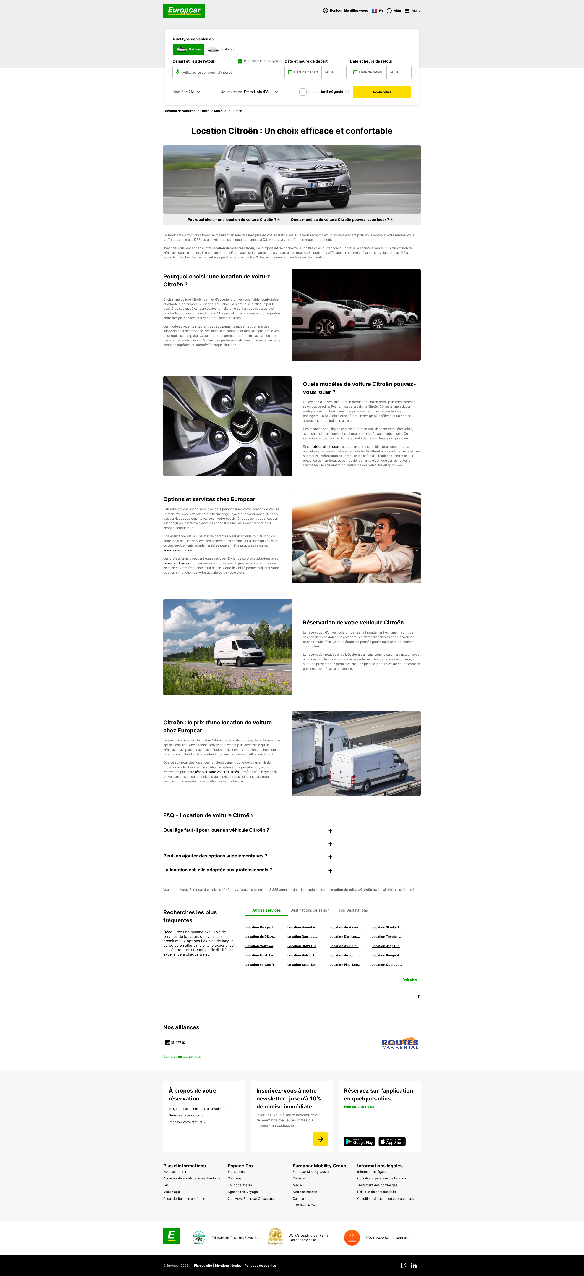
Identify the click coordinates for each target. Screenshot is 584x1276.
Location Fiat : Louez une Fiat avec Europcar (345, 965)
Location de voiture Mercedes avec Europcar (345, 955)
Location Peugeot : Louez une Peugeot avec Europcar (261, 927)
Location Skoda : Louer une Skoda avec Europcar (387, 927)
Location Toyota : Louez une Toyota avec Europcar (387, 936)
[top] (419, 997)
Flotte (204, 111)
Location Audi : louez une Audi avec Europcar (345, 946)
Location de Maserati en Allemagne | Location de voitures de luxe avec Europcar (345, 927)
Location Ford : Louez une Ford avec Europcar (261, 955)
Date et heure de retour (371, 61)
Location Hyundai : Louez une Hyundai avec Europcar (303, 927)
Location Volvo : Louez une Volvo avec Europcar (303, 955)
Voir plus (410, 979)
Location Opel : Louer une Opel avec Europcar (387, 965)
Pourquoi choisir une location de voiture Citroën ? (232, 219)
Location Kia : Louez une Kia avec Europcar (345, 936)
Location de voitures (179, 111)
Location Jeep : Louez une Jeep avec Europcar (387, 946)
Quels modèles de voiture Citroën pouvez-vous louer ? (340, 219)
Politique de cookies (260, 1265)
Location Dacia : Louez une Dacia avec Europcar (303, 936)
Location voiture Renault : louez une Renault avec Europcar (261, 965)
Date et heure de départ (306, 61)
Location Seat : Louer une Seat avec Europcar (303, 965)
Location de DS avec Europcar (261, 936)
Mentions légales (228, 1265)
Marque (220, 111)
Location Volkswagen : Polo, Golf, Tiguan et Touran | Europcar (261, 946)
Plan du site (203, 1265)
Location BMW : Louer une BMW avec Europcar (303, 946)
